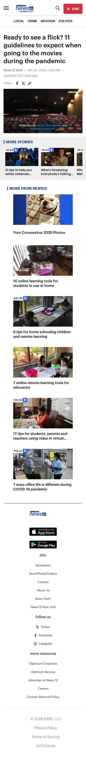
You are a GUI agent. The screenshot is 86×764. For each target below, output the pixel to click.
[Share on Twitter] (23, 83)
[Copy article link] (29, 83)
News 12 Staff (13, 70)
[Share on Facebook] (17, 83)
